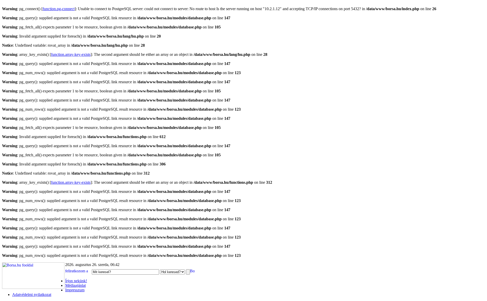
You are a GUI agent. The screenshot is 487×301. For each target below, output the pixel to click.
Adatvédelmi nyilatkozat (31, 294)
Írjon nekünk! (76, 281)
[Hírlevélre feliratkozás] (78, 272)
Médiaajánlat (75, 285)
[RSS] (192, 272)
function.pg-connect (59, 9)
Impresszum (74, 290)
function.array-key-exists (71, 54)
